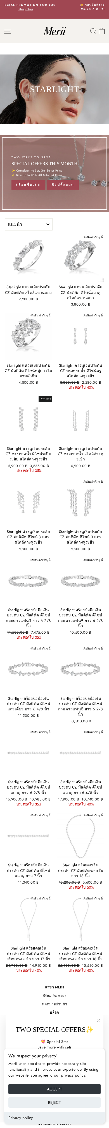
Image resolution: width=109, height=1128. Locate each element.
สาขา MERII (54, 987)
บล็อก (54, 1012)
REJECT (54, 1102)
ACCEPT (54, 1089)
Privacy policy (20, 1117)
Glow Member (54, 995)
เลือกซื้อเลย (28, 184)
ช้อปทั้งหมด (63, 184)
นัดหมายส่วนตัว (54, 1004)
